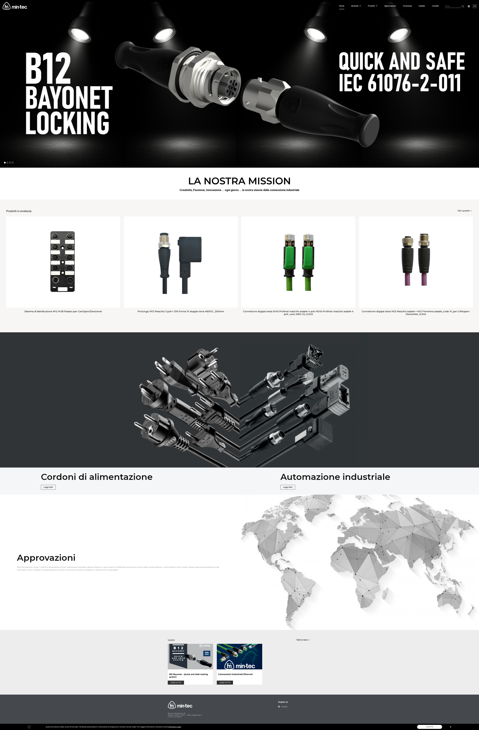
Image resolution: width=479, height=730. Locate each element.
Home (341, 6)
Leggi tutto (48, 487)
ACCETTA (429, 727)
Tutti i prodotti (463, 211)
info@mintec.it (197, 715)
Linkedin (284, 707)
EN (475, 6)
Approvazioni (390, 6)
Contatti (435, 6)
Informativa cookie (174, 727)
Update (422, 6)
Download (407, 6)
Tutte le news (302, 640)
